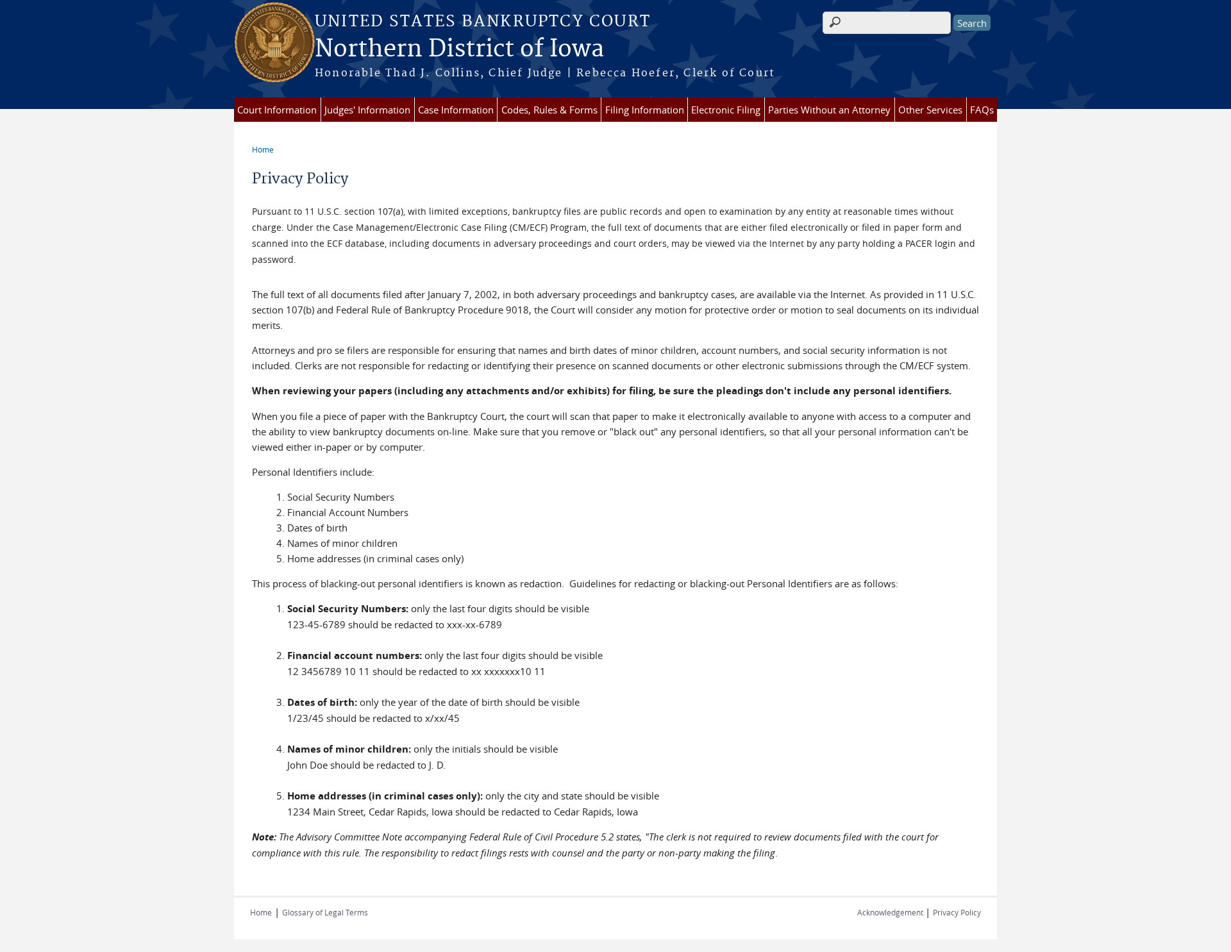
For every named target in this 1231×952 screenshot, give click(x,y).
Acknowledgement (891, 912)
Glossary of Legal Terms (325, 912)
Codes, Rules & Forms (549, 109)
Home (263, 149)
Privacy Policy (957, 912)
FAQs (982, 109)
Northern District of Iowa (459, 49)
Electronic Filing (725, 109)
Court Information (277, 109)
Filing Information (644, 109)
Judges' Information (367, 109)
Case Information (456, 109)
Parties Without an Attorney (829, 109)
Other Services (930, 109)
